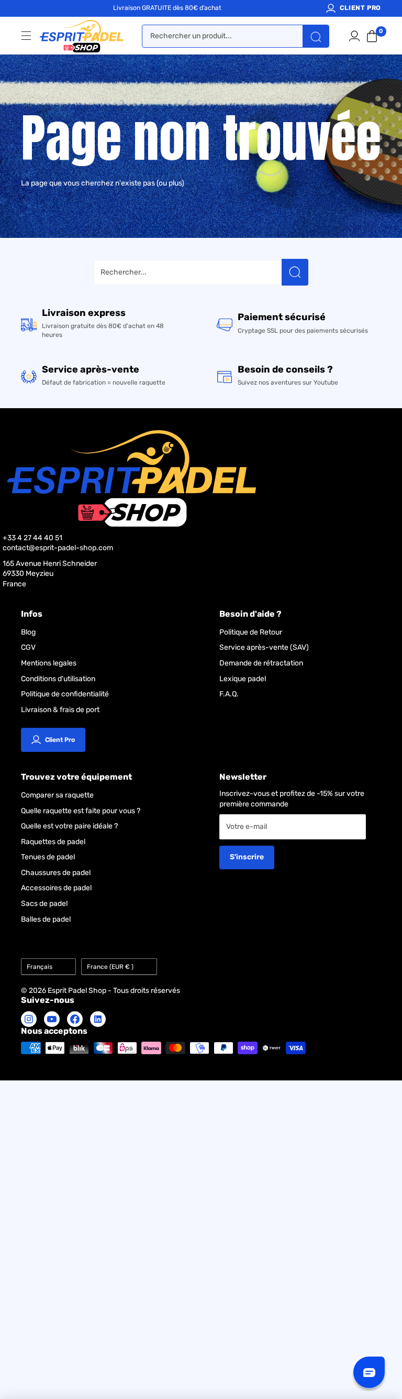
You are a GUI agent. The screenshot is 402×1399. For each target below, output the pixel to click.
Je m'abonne (296, 712)
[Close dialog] (379, 596)
